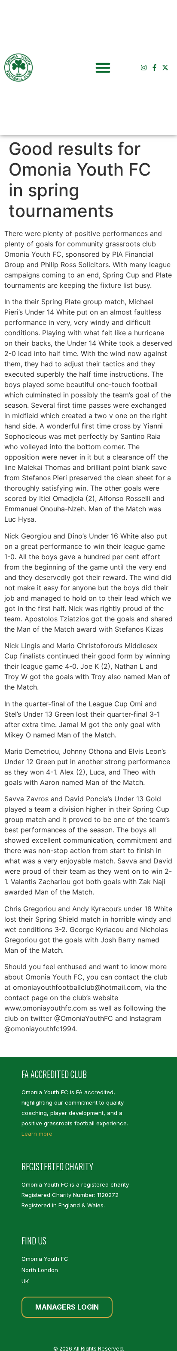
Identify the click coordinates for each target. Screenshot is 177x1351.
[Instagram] (143, 67)
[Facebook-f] (154, 67)
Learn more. (37, 1133)
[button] (103, 68)
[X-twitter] (165, 67)
